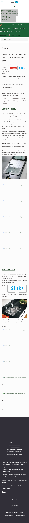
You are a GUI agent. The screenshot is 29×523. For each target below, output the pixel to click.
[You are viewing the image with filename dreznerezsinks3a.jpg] (15, 384)
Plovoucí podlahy (16, 464)
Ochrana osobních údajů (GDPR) (14, 454)
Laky (24, 474)
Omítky (4, 474)
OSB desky (8, 462)
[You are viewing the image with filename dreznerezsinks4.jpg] (15, 400)
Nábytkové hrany (7, 464)
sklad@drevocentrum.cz (16, 449)
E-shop (4, 492)
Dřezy (22, 469)
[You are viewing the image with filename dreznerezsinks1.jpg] (15, 336)
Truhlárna (4, 480)
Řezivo (7, 467)
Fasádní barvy (9, 474)
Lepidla (4, 469)
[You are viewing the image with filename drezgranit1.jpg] (15, 192)
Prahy (3, 467)
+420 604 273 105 (14, 14)
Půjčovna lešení (6, 485)
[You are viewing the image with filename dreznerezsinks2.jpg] (15, 352)
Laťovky (18, 469)
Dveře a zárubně (6, 471)
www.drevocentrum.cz (14, 445)
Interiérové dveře (22, 467)
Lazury (3, 476)
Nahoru (14, 499)
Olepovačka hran (6, 488)
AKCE (3, 462)
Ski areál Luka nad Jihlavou (11, 512)
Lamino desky (15, 462)
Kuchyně (10, 480)
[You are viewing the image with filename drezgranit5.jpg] (15, 255)
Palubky (22, 464)
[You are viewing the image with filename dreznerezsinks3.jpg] (15, 368)
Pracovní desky (23, 462)
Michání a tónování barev (12, 476)
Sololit (13, 469)
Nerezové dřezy (9, 269)
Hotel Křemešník (9, 515)
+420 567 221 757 (12, 11)
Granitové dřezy (9, 109)
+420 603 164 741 (13, 13)
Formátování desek (16, 485)
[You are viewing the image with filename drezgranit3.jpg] (15, 223)
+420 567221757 (15, 447)
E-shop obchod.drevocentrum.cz (14, 451)
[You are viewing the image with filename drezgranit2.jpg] (15, 207)
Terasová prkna (13, 467)
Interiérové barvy (18, 474)
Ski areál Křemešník (20, 515)
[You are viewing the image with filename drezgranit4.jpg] (15, 239)
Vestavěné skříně (17, 480)
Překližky (9, 469)
